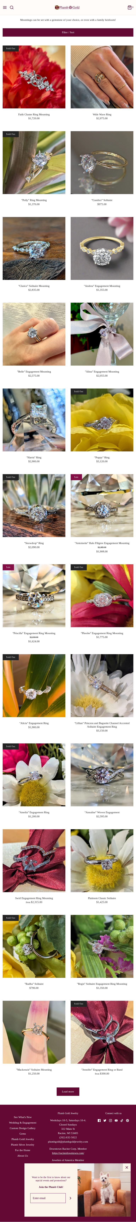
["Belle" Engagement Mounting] (34, 334)
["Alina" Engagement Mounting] (102, 334)
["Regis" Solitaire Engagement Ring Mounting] (102, 946)
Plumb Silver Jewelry (22, 1144)
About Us (22, 1155)
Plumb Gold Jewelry (23, 1139)
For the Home (22, 1150)
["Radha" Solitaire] (34, 946)
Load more (68, 1091)
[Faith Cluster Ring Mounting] (34, 76)
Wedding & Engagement (22, 1122)
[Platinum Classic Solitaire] (102, 860)
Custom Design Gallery (23, 1128)
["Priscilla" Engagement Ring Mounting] (34, 595)
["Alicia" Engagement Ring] (34, 685)
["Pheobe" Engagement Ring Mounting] (102, 595)
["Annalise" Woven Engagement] (102, 774)
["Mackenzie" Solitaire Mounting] (34, 1032)
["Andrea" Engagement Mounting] (102, 248)
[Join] (70, 1198)
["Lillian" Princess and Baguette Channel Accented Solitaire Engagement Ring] (102, 685)
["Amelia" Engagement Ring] (34, 774)
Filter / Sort (68, 32)
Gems (22, 1133)
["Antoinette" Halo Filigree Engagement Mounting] (102, 505)
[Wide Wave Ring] (102, 76)
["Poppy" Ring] (102, 419)
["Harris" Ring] (34, 419)
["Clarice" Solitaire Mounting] (34, 248)
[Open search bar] (13, 7)
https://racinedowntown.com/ (68, 1153)
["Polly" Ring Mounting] (34, 162)
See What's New (23, 1117)
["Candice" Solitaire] (102, 162)
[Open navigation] (5, 7)
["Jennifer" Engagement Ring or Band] (102, 1032)
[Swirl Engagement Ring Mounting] (34, 860)
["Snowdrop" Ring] (34, 505)
